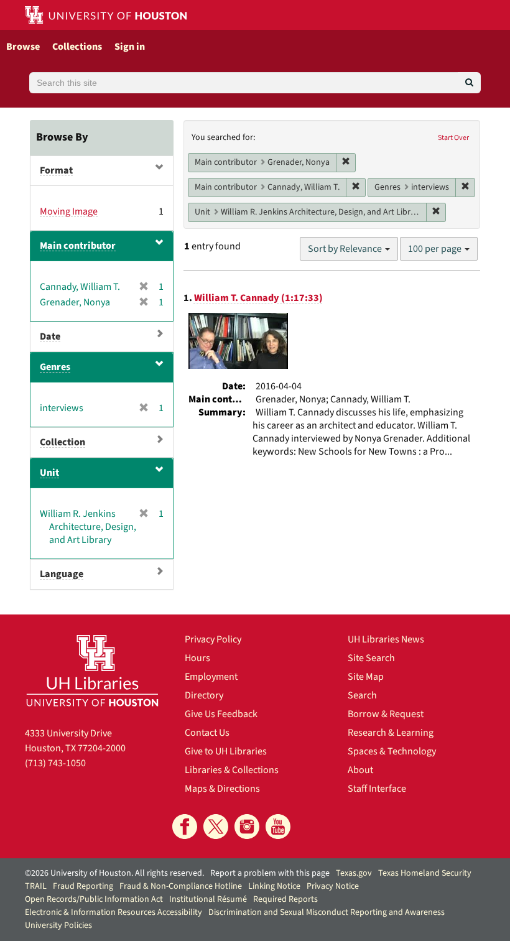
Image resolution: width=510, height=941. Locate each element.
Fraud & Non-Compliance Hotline (180, 886)
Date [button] (50, 336)
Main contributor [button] (78, 246)
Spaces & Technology (392, 751)
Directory (204, 695)
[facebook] (184, 826)
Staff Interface (377, 788)
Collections (77, 46)
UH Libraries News (386, 639)
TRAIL (36, 886)
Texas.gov (354, 873)
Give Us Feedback (221, 714)
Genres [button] (55, 367)
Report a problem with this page (270, 873)
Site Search (371, 658)
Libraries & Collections (232, 770)
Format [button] (56, 170)
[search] (469, 82)
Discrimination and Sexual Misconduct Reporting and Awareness (326, 912)
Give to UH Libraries (226, 751)
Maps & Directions (222, 788)
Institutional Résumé (208, 899)
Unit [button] (49, 473)
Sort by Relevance (346, 249)
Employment (211, 677)
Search (362, 695)
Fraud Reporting (83, 886)
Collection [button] (62, 442)
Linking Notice (274, 886)
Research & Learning (391, 732)
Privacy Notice (333, 886)
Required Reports (285, 899)
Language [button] (61, 574)
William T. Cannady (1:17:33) (258, 298)
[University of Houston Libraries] (92, 670)
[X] (215, 826)
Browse (23, 46)
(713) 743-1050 (55, 763)
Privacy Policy (213, 639)
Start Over (453, 137)
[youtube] (278, 826)
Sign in (129, 46)
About (360, 770)
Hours (197, 658)
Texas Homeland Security (424, 873)
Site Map (366, 677)
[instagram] (246, 826)
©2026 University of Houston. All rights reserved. (114, 873)
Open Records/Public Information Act (94, 899)
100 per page (435, 249)
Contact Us (207, 732)
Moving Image (69, 211)
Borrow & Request (386, 714)
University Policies (58, 925)
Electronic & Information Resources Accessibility (113, 912)
